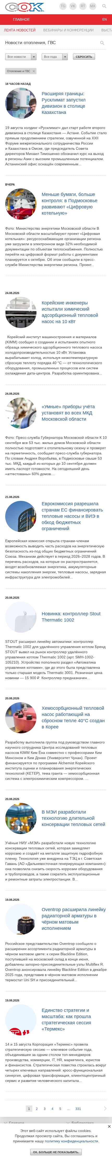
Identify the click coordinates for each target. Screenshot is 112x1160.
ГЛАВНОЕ (21, 19)
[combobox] (20, 56)
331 (78, 1109)
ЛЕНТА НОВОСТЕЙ (19, 30)
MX (92, 6)
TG (63, 6)
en (104, 19)
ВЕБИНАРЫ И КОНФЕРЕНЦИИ (68, 30)
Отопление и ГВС (18, 71)
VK (73, 6)
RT (83, 6)
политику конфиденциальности (71, 1141)
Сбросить (84, 56)
